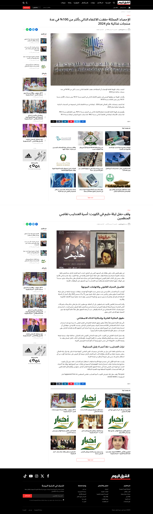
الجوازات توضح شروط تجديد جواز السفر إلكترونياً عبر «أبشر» (119, 148)
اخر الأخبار (100, 2)
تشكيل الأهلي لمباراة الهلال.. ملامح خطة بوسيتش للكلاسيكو (119, 432)
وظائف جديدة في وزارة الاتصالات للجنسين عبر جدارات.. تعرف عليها (64, 148)
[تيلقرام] (30, 29)
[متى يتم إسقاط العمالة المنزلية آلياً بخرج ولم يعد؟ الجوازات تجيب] (90, 138)
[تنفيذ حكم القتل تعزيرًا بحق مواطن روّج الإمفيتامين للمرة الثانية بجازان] (117, 180)
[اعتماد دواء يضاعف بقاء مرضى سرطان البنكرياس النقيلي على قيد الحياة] (63, 180)
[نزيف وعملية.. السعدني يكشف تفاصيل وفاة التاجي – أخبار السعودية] (35, 130)
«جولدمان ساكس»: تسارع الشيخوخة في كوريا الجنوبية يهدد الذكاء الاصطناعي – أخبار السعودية (34, 117)
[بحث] (24, 3)
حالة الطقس (35, 8)
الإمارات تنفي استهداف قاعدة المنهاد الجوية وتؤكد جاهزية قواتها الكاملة (64, 169)
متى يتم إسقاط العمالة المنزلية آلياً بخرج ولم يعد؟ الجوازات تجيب (91, 148)
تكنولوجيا (76, 2)
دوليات (93, 2)
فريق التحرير (121, 30)
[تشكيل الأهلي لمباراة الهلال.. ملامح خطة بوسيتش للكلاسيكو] (117, 422)
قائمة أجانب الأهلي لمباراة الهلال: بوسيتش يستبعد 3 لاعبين (64, 432)
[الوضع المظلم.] (26, 3)
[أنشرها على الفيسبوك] (36, 29)
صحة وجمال (123, 7)
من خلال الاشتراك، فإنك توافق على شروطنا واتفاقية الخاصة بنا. (46, 500)
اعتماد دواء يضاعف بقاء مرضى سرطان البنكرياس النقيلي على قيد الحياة (65, 190)
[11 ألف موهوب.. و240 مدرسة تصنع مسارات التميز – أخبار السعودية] (35, 84)
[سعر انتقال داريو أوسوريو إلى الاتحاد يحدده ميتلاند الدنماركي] (44, 66)
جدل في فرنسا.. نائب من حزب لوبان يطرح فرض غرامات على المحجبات (31, 48)
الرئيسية (108, 2)
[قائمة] (114, 3)
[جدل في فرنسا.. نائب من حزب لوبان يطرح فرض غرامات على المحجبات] (44, 49)
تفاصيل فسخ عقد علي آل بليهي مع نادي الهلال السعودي (31, 40)
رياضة (69, 2)
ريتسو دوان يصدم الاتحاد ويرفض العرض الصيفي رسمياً (92, 453)
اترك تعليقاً (90, 198)
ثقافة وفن (115, 7)
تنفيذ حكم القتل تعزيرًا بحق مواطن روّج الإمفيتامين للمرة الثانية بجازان (119, 190)
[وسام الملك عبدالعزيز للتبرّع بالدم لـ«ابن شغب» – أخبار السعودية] (90, 422)
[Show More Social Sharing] (24, 29)
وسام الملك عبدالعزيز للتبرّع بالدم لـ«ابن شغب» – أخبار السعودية (92, 432)
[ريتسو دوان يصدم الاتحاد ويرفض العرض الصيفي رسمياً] (90, 443)
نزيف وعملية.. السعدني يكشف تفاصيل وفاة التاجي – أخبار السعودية (33, 140)
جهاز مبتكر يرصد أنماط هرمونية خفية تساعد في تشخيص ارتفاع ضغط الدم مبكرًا (91, 190)
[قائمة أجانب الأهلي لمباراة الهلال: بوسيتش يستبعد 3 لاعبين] (63, 422)
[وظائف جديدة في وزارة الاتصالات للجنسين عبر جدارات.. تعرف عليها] (63, 138)
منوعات (63, 2)
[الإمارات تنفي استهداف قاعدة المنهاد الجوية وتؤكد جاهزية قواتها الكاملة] (63, 159)
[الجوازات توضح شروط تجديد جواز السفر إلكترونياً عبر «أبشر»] (117, 138)
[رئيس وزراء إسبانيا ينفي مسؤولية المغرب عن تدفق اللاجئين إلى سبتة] (90, 159)
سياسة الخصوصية (37, 500)
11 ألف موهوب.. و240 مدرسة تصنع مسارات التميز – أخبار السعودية (33, 94)
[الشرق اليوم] (124, 3)
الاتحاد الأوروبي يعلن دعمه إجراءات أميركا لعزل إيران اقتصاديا (118, 169)
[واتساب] (27, 29)
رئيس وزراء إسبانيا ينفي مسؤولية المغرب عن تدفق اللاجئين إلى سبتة (90, 169)
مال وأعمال (85, 2)
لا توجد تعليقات (99, 30)
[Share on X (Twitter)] (33, 29)
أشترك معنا (26, 8)
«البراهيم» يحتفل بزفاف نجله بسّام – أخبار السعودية (64, 453)
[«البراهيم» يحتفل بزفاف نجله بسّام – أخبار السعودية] (63, 443)
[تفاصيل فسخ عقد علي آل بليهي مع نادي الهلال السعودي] (44, 41)
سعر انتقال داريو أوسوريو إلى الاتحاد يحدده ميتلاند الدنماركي (32, 65)
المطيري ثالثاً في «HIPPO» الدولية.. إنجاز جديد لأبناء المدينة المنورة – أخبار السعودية (118, 453)
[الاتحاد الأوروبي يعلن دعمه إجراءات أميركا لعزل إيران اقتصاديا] (117, 159)
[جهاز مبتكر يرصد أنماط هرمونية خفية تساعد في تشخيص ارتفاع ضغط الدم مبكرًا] (90, 180)
